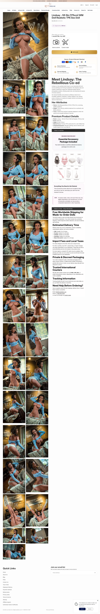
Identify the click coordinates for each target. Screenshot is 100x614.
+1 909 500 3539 (60, 293)
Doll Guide (90, 10)
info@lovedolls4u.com (61, 292)
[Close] (97, 600)
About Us (83, 10)
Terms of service (7, 597)
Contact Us (76, 10)
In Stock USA (21, 10)
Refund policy (6, 592)
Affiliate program (7, 602)
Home (8, 10)
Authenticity (65, 10)
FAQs (71, 10)
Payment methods (7, 589)
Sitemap (5, 599)
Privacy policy (6, 594)
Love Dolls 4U (9, 609)
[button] (68, 130)
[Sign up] (94, 572)
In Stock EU (29, 10)
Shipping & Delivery (7, 587)
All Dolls (14, 10)
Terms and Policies (50, 609)
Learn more (81, 606)
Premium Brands (45, 10)
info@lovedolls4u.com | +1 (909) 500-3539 (21, 609)
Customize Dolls (56, 10)
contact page (67, 295)
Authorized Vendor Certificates (10, 604)
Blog (4, 577)
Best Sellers (37, 10)
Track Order (6, 584)
